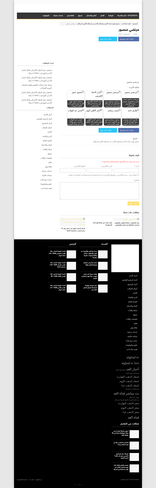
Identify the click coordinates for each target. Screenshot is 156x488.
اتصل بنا (32, 479)
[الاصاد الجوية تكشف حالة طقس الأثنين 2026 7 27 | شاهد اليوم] (71, 289)
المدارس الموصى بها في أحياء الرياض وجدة (121, 444)
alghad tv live (130, 363)
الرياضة (110, 16)
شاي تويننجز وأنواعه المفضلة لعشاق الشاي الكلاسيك (90, 288)
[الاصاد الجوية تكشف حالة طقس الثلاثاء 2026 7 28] (71, 277)
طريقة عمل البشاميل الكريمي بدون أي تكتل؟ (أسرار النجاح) (121, 456)
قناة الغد (133, 417)
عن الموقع (39, 479)
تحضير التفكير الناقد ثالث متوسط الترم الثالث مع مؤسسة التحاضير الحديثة (121, 467)
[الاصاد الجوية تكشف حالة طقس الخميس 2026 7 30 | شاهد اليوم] (71, 254)
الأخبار (102, 16)
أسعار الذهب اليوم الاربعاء (132, 373)
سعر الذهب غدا (131, 412)
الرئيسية (135, 24)
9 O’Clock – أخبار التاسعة (127, 16)
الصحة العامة (47, 141)
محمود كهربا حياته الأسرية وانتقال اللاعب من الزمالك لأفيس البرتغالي (98, 24)
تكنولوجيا (46, 16)
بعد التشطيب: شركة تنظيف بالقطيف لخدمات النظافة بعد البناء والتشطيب (127, 224)
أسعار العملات (47, 128)
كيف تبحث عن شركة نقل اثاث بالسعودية (102, 224)
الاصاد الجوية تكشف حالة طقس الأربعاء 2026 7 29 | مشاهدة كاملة (58, 265)
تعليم (50, 162)
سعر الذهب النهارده (128, 403)
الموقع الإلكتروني (79, 166)
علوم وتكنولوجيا (46, 184)
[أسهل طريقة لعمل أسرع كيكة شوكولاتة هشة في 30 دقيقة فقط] (134, 434)
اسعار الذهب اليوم (129, 381)
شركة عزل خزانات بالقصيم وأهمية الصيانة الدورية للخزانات (37, 86)
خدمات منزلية (58, 16)
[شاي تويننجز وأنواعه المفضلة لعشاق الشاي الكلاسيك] (102, 289)
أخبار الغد (132, 369)
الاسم (136, 166)
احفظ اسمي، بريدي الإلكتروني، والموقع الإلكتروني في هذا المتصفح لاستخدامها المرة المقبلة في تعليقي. (102, 175)
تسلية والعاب (47, 149)
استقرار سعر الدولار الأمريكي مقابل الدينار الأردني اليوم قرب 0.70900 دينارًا (37, 71)
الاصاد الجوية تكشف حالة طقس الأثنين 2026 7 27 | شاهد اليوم (58, 288)
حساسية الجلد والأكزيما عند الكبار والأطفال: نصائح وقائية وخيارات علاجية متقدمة (89, 255)
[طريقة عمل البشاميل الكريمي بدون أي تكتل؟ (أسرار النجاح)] (134, 457)
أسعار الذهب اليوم (120, 370)
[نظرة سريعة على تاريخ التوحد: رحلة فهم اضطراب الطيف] (102, 277)
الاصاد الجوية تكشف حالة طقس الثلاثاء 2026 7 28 (58, 275)
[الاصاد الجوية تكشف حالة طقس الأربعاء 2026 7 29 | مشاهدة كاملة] (71, 266)
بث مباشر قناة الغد (126, 393)
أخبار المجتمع (47, 123)
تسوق (80, 16)
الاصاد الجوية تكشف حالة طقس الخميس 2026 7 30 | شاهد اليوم (57, 253)
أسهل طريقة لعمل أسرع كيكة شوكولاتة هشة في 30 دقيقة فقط (120, 433)
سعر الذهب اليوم (130, 407)
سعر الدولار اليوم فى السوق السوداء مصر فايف (126, 400)
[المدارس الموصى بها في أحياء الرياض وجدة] (134, 446)
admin (135, 34)
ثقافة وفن (70, 16)
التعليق (136, 180)
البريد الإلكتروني (106, 166)
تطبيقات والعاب (46, 158)
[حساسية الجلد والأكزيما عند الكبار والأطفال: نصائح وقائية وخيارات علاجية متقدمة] (102, 254)
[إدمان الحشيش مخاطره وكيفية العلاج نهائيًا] (102, 266)
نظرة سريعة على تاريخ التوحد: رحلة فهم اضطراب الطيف (89, 276)
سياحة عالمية (47, 175)
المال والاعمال (91, 16)
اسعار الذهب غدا (130, 385)
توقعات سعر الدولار (134, 397)
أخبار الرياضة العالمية (44, 119)
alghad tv (133, 357)
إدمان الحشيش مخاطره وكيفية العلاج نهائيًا (90, 264)
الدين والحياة (47, 136)
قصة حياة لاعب (126, 24)
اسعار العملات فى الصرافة (132, 389)
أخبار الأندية (48, 115)
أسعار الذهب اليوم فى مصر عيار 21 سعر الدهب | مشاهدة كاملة (73, 230)
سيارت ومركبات (46, 180)
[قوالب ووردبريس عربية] (75, 484)
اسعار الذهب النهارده (128, 376)
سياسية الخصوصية (22, 479)
